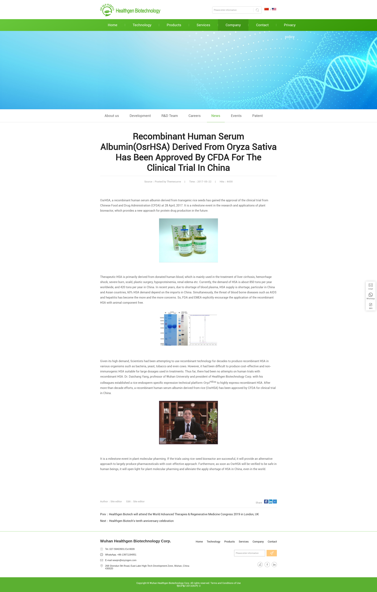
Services (203, 25)
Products (174, 25)
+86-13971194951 (126, 554)
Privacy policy (290, 27)
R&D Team (169, 116)
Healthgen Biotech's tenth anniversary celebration (141, 521)
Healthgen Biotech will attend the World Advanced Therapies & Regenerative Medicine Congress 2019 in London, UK (184, 514)
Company (233, 25)
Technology (142, 25)
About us (112, 116)
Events (236, 116)
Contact (262, 25)
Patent (257, 116)
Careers (194, 116)
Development (140, 116)
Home (112, 25)
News (215, 116)
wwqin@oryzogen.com (124, 560)
